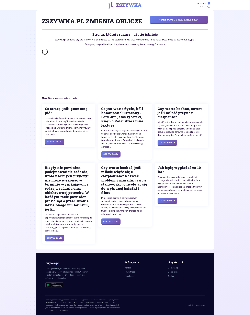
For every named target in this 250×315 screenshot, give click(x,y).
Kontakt (128, 267)
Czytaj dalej (54, 141)
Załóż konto (173, 271)
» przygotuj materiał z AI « (178, 19)
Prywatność (130, 271)
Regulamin (129, 276)
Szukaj (203, 7)
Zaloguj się (201, 3)
